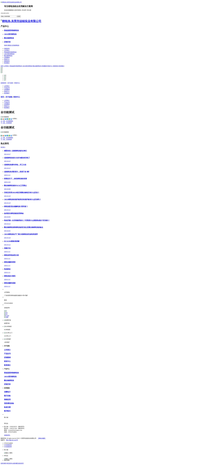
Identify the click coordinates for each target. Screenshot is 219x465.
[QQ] (6, 312)
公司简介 (7, 50)
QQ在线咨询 (8, 445)
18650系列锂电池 (9, 54)
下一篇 (6, 123)
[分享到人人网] (7, 119)
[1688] (6, 317)
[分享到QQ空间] (1, 119)
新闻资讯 (7, 61)
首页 (2, 97)
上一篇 (7, 121)
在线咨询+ (7, 435)
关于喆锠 (10, 83)
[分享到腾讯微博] (5, 119)
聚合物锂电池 (8, 55)
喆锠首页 (7, 48)
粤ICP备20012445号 (12, 440)
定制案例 (7, 57)
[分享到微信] (9, 119)
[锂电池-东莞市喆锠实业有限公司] (11, 2)
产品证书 (7, 88)
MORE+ (3, 147)
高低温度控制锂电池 (10, 52)
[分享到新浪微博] (3, 119)
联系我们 (7, 63)
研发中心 (7, 59)
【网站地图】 (42, 438)
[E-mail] (6, 315)
